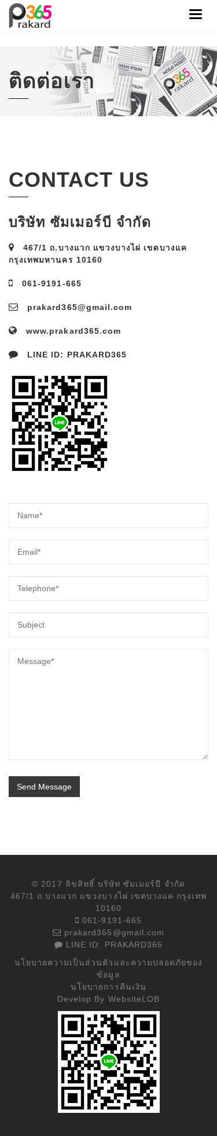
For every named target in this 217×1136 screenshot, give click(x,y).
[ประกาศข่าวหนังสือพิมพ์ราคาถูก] (31, 15)
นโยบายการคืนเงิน (108, 986)
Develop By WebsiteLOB (108, 999)
